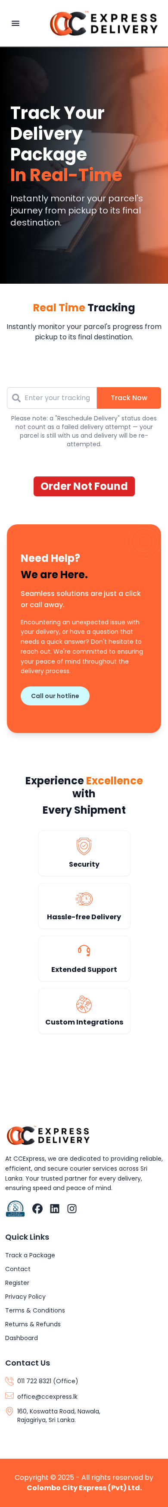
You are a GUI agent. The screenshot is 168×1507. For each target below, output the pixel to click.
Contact (18, 1269)
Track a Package (30, 1255)
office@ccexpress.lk (47, 1396)
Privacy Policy (25, 1296)
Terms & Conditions (35, 1310)
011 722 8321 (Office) (47, 1381)
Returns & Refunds (33, 1324)
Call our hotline (55, 696)
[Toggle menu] (15, 23)
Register (17, 1282)
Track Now (129, 398)
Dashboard (21, 1338)
